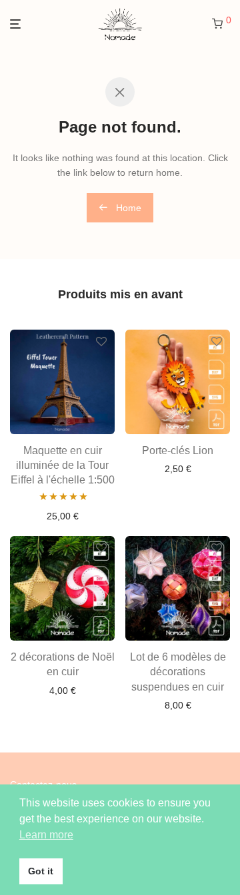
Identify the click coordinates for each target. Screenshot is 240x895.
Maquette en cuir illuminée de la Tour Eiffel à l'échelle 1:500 (63, 465)
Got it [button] (40, 871)
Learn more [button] (46, 834)
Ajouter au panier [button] (62, 516)
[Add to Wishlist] (101, 342)
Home (127, 207)
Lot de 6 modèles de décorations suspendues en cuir (178, 672)
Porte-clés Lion (177, 450)
